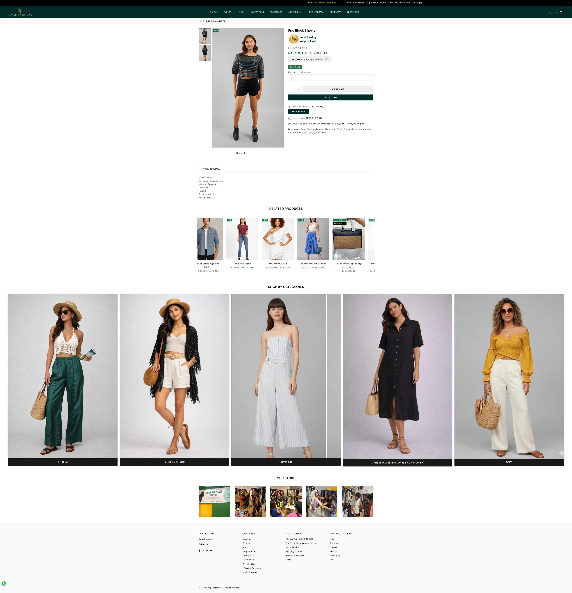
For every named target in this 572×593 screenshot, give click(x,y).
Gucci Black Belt (219, 263)
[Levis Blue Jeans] (361, 239)
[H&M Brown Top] (290, 239)
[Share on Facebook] (245, 153)
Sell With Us (248, 555)
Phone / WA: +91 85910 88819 (299, 539)
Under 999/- (335, 555)
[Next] (279, 88)
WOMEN (227, 12)
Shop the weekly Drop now (239, 2)
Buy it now (331, 97)
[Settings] (555, 12)
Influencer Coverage (252, 568)
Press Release (249, 564)
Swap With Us (249, 551)
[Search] (550, 12)
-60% (207, 220)
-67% (242, 220)
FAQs (288, 559)
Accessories (276, 12)
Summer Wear (257, 12)
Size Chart (308, 72)
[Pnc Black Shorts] (205, 36)
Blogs (245, 547)
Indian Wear (335, 12)
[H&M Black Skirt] (254, 239)
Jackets (333, 551)
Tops (332, 539)
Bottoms (334, 543)
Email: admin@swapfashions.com (301, 543)
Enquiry (319, 106)
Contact (246, 543)
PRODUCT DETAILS (211, 169)
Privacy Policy (292, 547)
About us (247, 539)
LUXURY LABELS (295, 12)
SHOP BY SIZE (353, 12)
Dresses (333, 547)
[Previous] (216, 88)
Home (201, 21)
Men (332, 559)
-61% (277, 220)
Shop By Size (298, 111)
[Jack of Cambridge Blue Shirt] (325, 239)
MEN (241, 12)
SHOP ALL (214, 12)
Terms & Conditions (295, 555)
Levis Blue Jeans (360, 263)
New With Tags (316, 12)
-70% (216, 30)
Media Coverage (250, 572)
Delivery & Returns (300, 106)
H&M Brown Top (290, 263)
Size (301, 72)
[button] (561, 12)
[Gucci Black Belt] (219, 239)
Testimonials (248, 559)
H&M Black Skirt (254, 263)
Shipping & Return (294, 551)
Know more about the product (308, 60)
